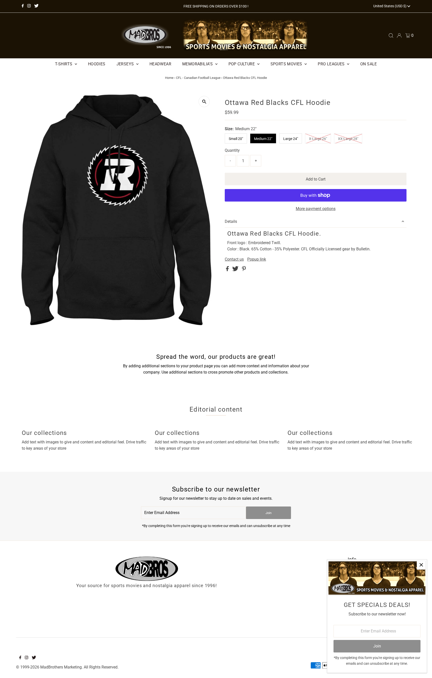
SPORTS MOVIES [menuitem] (287, 64)
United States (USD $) (390, 6)
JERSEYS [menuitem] (125, 64)
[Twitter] (36, 6)
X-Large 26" (318, 139)
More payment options (316, 208)
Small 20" (236, 139)
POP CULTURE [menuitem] (242, 64)
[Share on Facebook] (228, 269)
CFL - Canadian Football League (198, 78)
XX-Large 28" (348, 139)
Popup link (256, 259)
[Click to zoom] (204, 101)
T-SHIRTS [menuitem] (64, 64)
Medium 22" (263, 139)
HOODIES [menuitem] (97, 64)
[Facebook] (22, 6)
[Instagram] (29, 6)
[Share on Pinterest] (244, 269)
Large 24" (290, 139)
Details (231, 221)
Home (169, 78)
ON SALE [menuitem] (368, 64)
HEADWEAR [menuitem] (160, 64)
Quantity (232, 150)
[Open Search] (391, 35)
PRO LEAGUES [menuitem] (332, 64)
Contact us (234, 259)
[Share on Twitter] (236, 269)
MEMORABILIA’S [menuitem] (198, 64)
